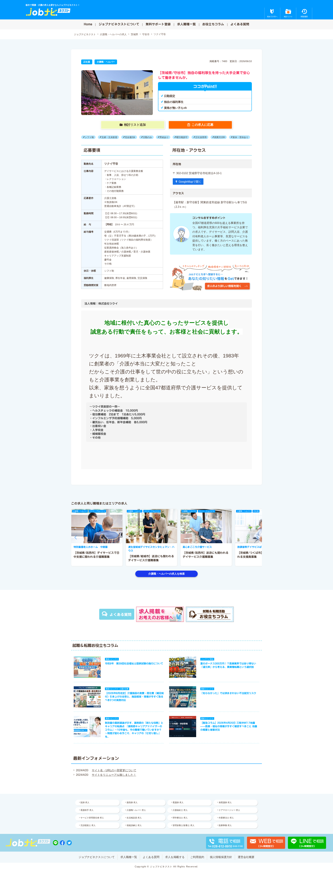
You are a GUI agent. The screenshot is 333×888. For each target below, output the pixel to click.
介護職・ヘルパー (106, 62)
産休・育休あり (240, 137)
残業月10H (219, 137)
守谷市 (146, 34)
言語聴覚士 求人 (88, 825)
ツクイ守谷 (160, 34)
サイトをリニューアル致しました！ (114, 774)
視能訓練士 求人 (134, 825)
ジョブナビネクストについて (119, 24)
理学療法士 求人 (180, 818)
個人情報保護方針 (221, 857)
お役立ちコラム (213, 24)
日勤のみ (147, 137)
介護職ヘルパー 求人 (136, 810)
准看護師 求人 (225, 802)
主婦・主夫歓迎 (109, 137)
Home (88, 24)
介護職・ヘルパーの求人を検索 (166, 573)
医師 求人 (84, 802)
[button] (75, 537)
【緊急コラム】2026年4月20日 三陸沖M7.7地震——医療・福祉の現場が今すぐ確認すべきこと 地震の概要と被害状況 (228, 726)
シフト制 (89, 137)
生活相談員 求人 (134, 818)
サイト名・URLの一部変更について (114, 770)
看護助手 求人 (86, 810)
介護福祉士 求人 (180, 810)
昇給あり (164, 137)
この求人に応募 (203, 124)
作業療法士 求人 (226, 818)
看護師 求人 (178, 802)
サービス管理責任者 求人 (92, 818)
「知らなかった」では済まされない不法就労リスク (228, 693)
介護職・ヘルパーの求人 (113, 34)
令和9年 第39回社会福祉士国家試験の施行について (134, 663)
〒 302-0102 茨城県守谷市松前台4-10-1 (197, 173)
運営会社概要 (246, 857)
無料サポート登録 (158, 24)
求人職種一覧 (186, 24)
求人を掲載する (175, 857)
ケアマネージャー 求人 (229, 810)
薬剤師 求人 (132, 802)
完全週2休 (130, 137)
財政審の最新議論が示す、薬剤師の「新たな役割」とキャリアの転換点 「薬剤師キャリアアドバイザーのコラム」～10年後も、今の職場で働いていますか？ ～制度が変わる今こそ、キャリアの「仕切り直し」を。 (134, 730)
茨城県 (134, 34)
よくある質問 (239, 24)
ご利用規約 (197, 857)
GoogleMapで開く (190, 181)
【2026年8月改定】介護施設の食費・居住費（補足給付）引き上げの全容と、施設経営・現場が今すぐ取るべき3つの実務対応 (134, 696)
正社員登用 (201, 137)
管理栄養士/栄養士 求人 (183, 825)
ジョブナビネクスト (85, 34)
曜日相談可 (181, 137)
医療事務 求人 (225, 825)
